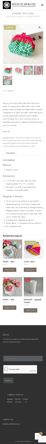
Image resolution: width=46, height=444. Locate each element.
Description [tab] (10, 153)
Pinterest (9, 402)
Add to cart (9, 270)
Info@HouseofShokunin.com (11, 424)
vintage (5, 146)
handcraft (6, 143)
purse (19, 143)
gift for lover (21, 140)
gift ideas (39, 140)
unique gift (34, 143)
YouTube (18, 402)
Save (7, 242)
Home (8, 16)
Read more (30, 270)
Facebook (18, 399)
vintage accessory (14, 146)
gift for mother (30, 140)
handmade (13, 143)
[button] (40, 27)
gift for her (12, 140)
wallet (33, 146)
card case (38, 138)
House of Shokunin (25, 441)
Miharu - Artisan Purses (18, 16)
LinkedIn (25, 399)
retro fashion (26, 143)
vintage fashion (25, 146)
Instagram (10, 399)
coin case (6, 140)
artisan (31, 138)
